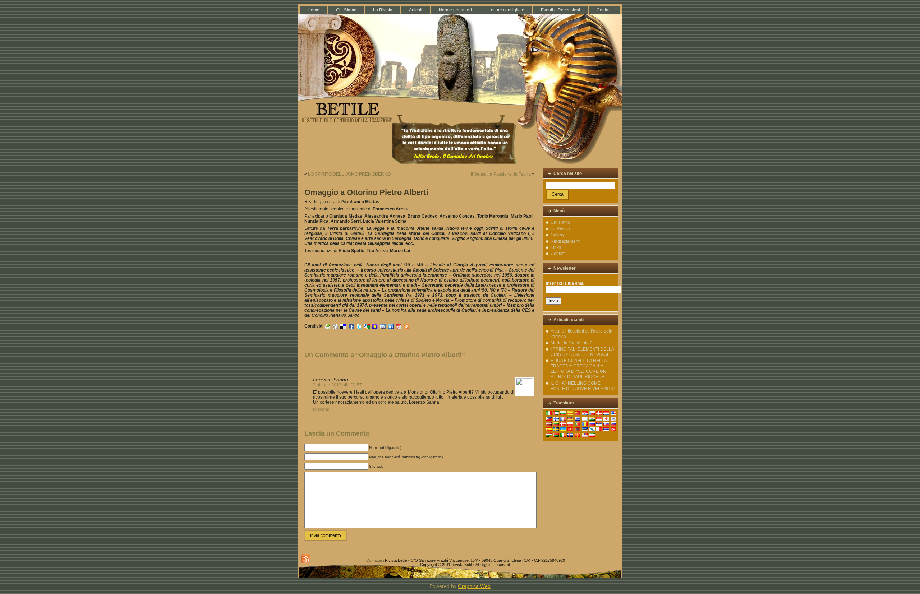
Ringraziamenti (565, 241)
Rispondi (322, 409)
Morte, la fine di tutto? (571, 342)
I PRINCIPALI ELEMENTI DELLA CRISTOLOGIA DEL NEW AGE (582, 352)
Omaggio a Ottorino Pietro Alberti (366, 192)
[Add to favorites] (374, 326)
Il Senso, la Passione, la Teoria (501, 174)
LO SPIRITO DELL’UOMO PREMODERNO (349, 174)
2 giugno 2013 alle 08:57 (337, 385)
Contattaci (375, 560)
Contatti (558, 253)
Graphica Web (474, 586)
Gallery (558, 234)
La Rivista (560, 228)
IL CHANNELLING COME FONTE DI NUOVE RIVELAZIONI (583, 386)
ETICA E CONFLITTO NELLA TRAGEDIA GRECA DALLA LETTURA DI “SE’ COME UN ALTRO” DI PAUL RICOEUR (579, 368)
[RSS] (305, 558)
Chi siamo (560, 222)
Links (556, 247)
